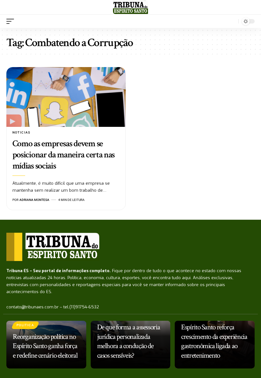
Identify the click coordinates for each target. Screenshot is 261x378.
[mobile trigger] (11, 21)
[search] (232, 21)
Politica (25, 325)
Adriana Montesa (34, 200)
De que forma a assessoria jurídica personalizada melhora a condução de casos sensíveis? (128, 341)
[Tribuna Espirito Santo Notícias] (130, 7)
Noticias (21, 132)
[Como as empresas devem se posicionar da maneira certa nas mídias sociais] (66, 97)
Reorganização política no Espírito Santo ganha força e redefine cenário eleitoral (45, 346)
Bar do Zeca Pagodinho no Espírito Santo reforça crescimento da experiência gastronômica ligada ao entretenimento (214, 337)
